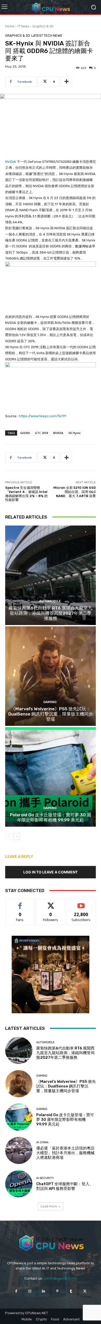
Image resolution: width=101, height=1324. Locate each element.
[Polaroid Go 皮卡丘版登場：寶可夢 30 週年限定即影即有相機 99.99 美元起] (50, 777)
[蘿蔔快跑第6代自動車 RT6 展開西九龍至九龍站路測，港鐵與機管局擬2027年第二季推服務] (50, 575)
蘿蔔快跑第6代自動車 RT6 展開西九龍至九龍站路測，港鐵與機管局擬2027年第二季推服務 (50, 613)
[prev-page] (8, 836)
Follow (51, 903)
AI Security (45, 1178)
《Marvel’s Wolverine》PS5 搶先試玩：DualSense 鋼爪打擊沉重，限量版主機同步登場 (50, 714)
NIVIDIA (58, 433)
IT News (23, 26)
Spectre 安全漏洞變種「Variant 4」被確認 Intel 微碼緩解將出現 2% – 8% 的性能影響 (26, 494)
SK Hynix (74, 433)
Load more (49, 1206)
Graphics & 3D (43, 26)
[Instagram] (30, 1291)
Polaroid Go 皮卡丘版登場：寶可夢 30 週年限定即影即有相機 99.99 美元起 (50, 817)
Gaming (49, 702)
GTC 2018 (41, 433)
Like (20, 903)
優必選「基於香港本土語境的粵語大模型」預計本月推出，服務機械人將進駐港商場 (65, 1153)
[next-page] (16, 836)
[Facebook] (16, 1291)
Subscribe (81, 903)
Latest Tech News (46, 35)
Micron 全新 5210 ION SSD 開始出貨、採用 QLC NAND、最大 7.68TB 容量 (74, 492)
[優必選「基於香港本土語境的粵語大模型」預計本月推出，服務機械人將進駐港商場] (18, 1150)
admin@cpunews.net (60, 1278)
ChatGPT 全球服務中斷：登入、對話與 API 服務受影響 (64, 1186)
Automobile (50, 601)
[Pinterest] (57, 1291)
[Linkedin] (44, 1291)
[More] (66, 82)
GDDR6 (25, 433)
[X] (85, 1291)
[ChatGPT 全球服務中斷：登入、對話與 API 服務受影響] (18, 1183)
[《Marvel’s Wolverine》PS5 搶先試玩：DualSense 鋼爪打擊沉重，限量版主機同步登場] (50, 676)
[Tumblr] (71, 1291)
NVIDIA (10, 162)
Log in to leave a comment (50, 872)
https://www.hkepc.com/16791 (42, 416)
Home (9, 26)
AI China (42, 1142)
